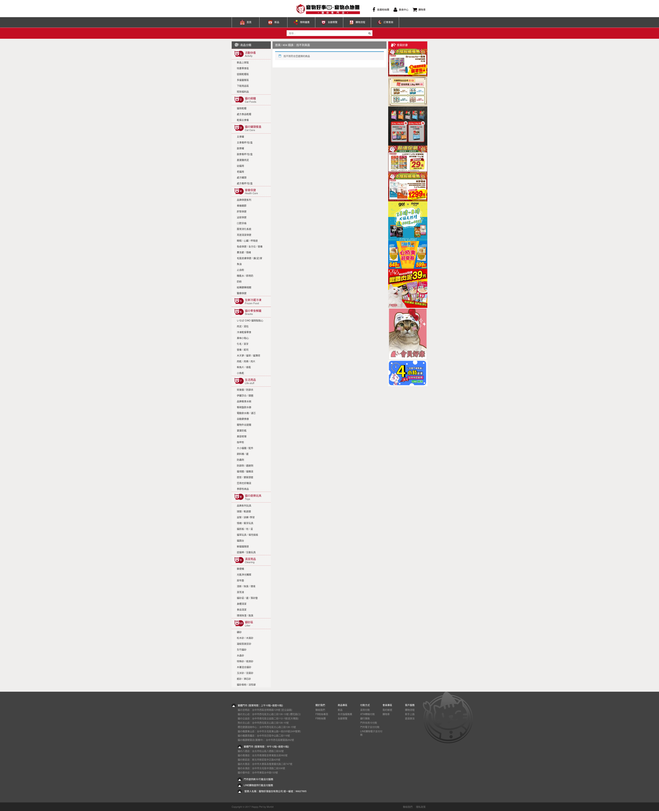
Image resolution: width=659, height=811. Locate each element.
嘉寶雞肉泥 (243, 160)
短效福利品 (243, 91)
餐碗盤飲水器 (244, 407)
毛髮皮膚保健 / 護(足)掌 (249, 258)
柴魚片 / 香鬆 (244, 367)
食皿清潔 (241, 609)
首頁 (249, 22)
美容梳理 (241, 436)
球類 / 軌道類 (244, 511)
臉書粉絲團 (383, 9)
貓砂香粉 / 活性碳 (246, 684)
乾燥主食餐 (243, 120)
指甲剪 (240, 442)
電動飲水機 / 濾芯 (246, 413)
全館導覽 (332, 22)
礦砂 (239, 632)
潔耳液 (240, 592)
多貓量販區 (243, 80)
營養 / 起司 (242, 349)
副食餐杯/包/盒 (245, 154)
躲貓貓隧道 (243, 546)
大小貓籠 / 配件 (245, 448)
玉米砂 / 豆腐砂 (245, 673)
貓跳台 (240, 540)
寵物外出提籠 (244, 424)
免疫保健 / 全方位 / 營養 (250, 246)
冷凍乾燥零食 (244, 332)
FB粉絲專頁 (321, 714)
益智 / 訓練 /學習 (246, 517)
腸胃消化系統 (244, 229)
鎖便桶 (240, 568)
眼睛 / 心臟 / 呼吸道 (247, 240)
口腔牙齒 (241, 223)
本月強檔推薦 (345, 714)
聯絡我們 (320, 709)
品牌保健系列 (244, 199)
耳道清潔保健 (244, 234)
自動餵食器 (243, 418)
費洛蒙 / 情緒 (244, 252)
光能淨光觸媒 (244, 574)
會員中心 (403, 9)
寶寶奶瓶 (241, 430)
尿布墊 (240, 580)
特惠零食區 (243, 68)
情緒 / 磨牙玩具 (245, 523)
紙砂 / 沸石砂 (244, 678)
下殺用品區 (243, 85)
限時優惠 (305, 22)
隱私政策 (421, 806)
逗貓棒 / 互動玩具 (246, 552)
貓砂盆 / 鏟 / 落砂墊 (247, 597)
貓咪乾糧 (241, 108)
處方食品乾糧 (244, 114)
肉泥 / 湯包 (242, 326)
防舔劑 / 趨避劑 (245, 465)
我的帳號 (387, 709)
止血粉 (240, 269)
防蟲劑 (240, 459)
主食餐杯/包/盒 (245, 142)
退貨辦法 (410, 718)
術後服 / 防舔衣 (245, 389)
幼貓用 (240, 165)
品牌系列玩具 (244, 505)
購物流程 (360, 22)
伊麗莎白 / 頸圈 (245, 395)
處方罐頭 (241, 177)
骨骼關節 (241, 205)
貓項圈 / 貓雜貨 (245, 471)
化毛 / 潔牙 (242, 343)
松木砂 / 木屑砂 (245, 637)
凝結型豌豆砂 (244, 643)
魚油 (239, 264)
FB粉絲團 (320, 718)
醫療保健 (241, 293)
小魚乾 (240, 373)
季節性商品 (243, 488)
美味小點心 (243, 338)
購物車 (422, 9)
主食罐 (240, 136)
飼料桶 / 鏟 (242, 453)
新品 (276, 22)
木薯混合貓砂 (244, 667)
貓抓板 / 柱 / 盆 (245, 528)
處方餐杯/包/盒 (245, 183)
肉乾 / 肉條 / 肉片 (246, 361)
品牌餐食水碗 (244, 401)
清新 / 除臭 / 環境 (246, 586)
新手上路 (410, 714)
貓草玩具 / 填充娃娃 (247, 534)
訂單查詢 (388, 22)
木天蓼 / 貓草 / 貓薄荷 (248, 355)
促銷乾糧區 (243, 74)
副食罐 (240, 148)
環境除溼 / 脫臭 (245, 615)
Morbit (270, 806)
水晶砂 (240, 655)
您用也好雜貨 (244, 483)
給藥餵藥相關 (244, 287)
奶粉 (239, 281)
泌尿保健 (241, 217)
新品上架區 (243, 62)
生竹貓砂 (241, 649)
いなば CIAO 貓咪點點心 (250, 320)
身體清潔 (241, 603)
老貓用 (240, 171)
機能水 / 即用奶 (245, 275)
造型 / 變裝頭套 (245, 477)
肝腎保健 (241, 211)
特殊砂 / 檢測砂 (245, 661)
